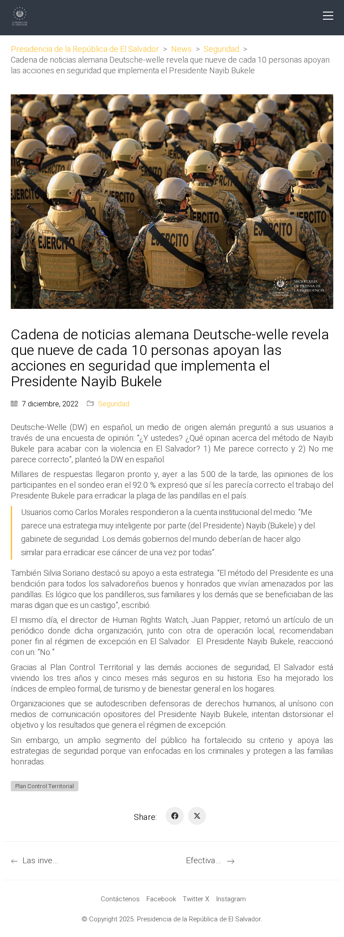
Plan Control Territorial (44, 786)
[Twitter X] (197, 816)
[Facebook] (175, 816)
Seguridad (113, 404)
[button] (328, 15)
